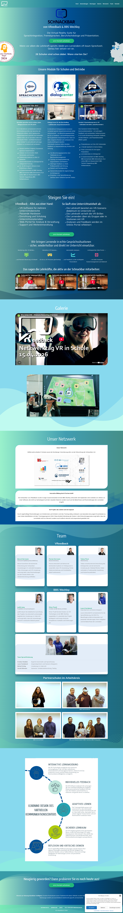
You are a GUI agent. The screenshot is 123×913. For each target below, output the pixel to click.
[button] (120, 895)
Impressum (111, 910)
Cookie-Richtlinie (97, 910)
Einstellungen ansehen (115, 907)
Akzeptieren (91, 907)
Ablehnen (103, 907)
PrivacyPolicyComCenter (104, 910)
